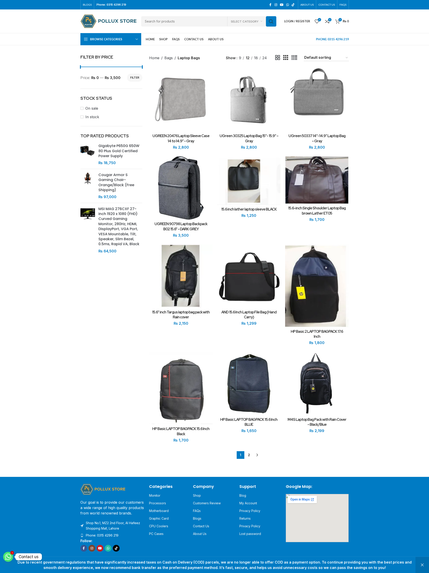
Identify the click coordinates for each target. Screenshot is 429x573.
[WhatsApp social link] (287, 5)
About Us (200, 534)
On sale (91, 108)
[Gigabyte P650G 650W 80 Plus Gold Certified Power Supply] (87, 154)
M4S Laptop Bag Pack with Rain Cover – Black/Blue (317, 422)
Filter (134, 77)
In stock (92, 117)
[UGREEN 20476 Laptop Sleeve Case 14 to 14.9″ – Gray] (181, 99)
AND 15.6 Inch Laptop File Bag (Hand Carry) (249, 314)
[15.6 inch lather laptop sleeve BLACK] (249, 180)
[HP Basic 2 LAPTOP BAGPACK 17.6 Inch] (317, 285)
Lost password (250, 534)
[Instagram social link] (276, 5)
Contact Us (201, 526)
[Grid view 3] (285, 57)
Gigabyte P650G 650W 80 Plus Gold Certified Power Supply (118, 151)
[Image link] (102, 489)
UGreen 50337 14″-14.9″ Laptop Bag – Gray (316, 138)
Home (154, 58)
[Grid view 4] (294, 57)
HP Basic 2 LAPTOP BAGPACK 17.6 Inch (317, 334)
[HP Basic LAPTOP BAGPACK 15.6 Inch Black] (181, 388)
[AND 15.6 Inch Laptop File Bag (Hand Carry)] (249, 276)
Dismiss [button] (422, 565)
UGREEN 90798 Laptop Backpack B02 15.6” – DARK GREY (180, 226)
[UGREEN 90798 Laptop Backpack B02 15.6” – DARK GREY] (181, 188)
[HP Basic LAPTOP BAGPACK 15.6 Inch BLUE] (249, 383)
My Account (248, 503)
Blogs (197, 518)
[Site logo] (108, 21)
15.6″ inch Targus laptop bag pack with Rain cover (181, 314)
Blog (242, 495)
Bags (168, 58)
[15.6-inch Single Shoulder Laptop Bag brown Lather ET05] (317, 180)
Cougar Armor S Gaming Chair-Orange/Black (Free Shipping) (116, 182)
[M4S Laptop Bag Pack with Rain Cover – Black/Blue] (317, 383)
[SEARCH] (271, 21)
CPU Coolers (158, 526)
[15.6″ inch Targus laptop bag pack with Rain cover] (181, 276)
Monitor (154, 495)
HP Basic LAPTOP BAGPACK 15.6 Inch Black (180, 431)
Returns (245, 518)
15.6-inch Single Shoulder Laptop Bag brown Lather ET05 (317, 210)
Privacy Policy (249, 511)
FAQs (197, 511)
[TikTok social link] (293, 5)
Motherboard (159, 511)
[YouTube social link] (282, 5)
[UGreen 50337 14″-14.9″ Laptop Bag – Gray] (317, 99)
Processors (157, 503)
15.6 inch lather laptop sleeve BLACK (249, 209)
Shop (197, 495)
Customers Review (207, 503)
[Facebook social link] (270, 5)
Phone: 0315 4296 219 (102, 535)
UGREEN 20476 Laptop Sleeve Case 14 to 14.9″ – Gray (180, 138)
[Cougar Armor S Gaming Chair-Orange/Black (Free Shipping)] (87, 185)
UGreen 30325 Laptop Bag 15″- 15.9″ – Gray (249, 138)
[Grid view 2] (277, 57)
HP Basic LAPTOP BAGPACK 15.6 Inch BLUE (248, 422)
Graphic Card (159, 518)
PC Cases (156, 534)
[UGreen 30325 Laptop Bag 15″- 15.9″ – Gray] (249, 99)
